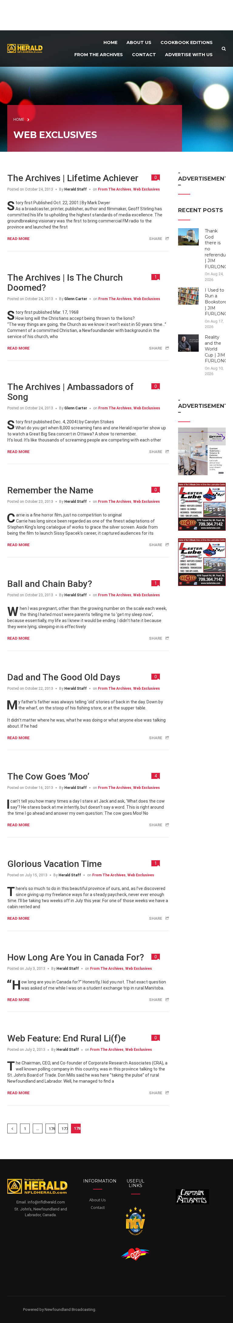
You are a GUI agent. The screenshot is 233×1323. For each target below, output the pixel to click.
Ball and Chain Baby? (49, 583)
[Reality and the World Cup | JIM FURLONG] (188, 342)
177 (65, 1128)
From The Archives (114, 189)
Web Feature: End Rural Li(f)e (66, 1038)
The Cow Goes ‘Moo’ (48, 776)
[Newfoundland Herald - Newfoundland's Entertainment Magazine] (26, 48)
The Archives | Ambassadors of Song (70, 391)
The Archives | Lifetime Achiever (72, 178)
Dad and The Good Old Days (63, 677)
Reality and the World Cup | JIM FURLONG (216, 349)
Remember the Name (50, 490)
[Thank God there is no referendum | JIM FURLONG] (188, 236)
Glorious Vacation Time (54, 863)
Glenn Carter (75, 299)
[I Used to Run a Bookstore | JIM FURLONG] (188, 295)
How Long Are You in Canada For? (75, 957)
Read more (18, 238)
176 (52, 1128)
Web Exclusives (146, 189)
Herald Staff (75, 189)
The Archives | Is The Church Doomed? (65, 282)
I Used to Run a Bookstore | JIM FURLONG (216, 301)
